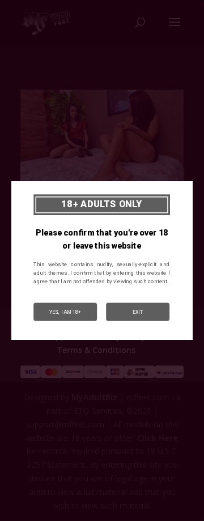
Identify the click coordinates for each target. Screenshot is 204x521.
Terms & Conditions (96, 349)
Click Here (157, 437)
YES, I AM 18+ (65, 311)
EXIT (138, 311)
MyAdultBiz (94, 397)
